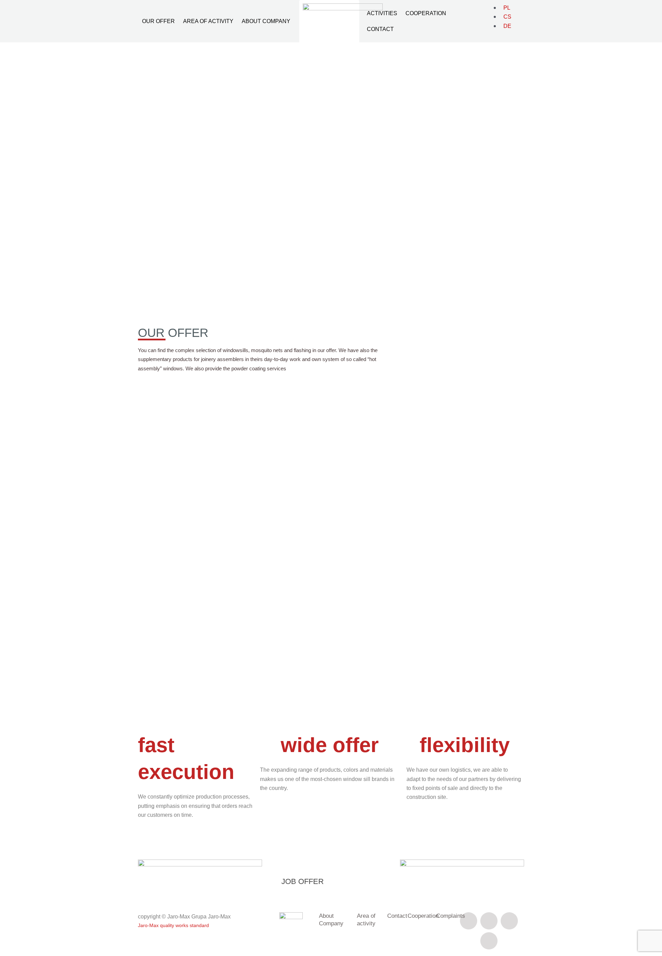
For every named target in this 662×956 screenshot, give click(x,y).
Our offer (158, 21)
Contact (380, 29)
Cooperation (425, 13)
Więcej (166, 197)
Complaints (450, 916)
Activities (382, 13)
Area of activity (208, 21)
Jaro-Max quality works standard (173, 925)
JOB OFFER (302, 881)
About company (266, 21)
